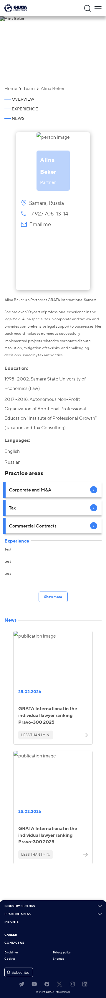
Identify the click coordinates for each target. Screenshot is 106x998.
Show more (53, 596)
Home (10, 88)
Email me (40, 224)
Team (29, 88)
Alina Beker (53, 88)
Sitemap (58, 958)
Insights (11, 921)
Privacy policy (62, 952)
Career (10, 934)
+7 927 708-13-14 (48, 213)
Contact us (14, 942)
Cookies (9, 958)
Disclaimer (11, 952)
